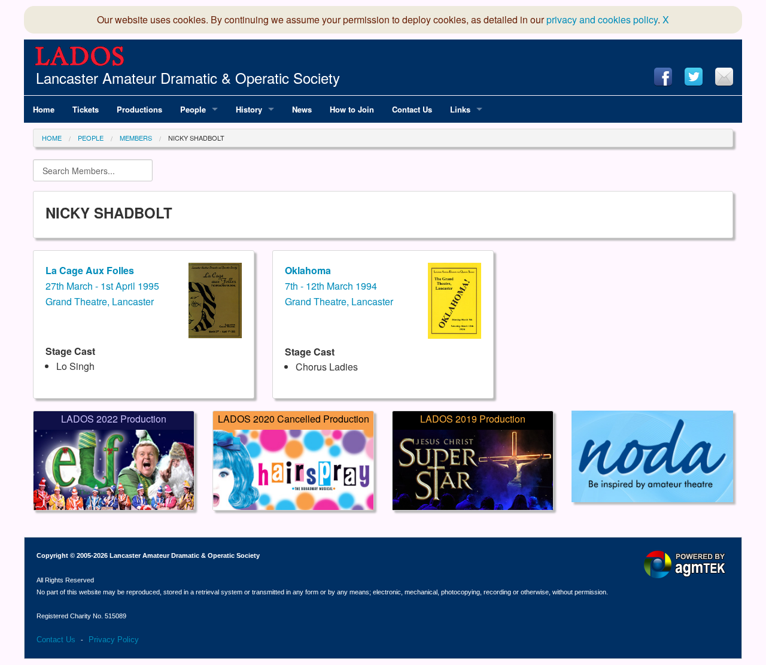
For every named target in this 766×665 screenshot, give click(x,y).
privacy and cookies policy (602, 19)
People (91, 137)
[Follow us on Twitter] (694, 77)
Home (52, 137)
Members (136, 137)
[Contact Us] (724, 77)
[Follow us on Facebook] (663, 77)
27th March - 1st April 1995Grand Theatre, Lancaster (102, 285)
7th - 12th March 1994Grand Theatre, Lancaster (339, 285)
